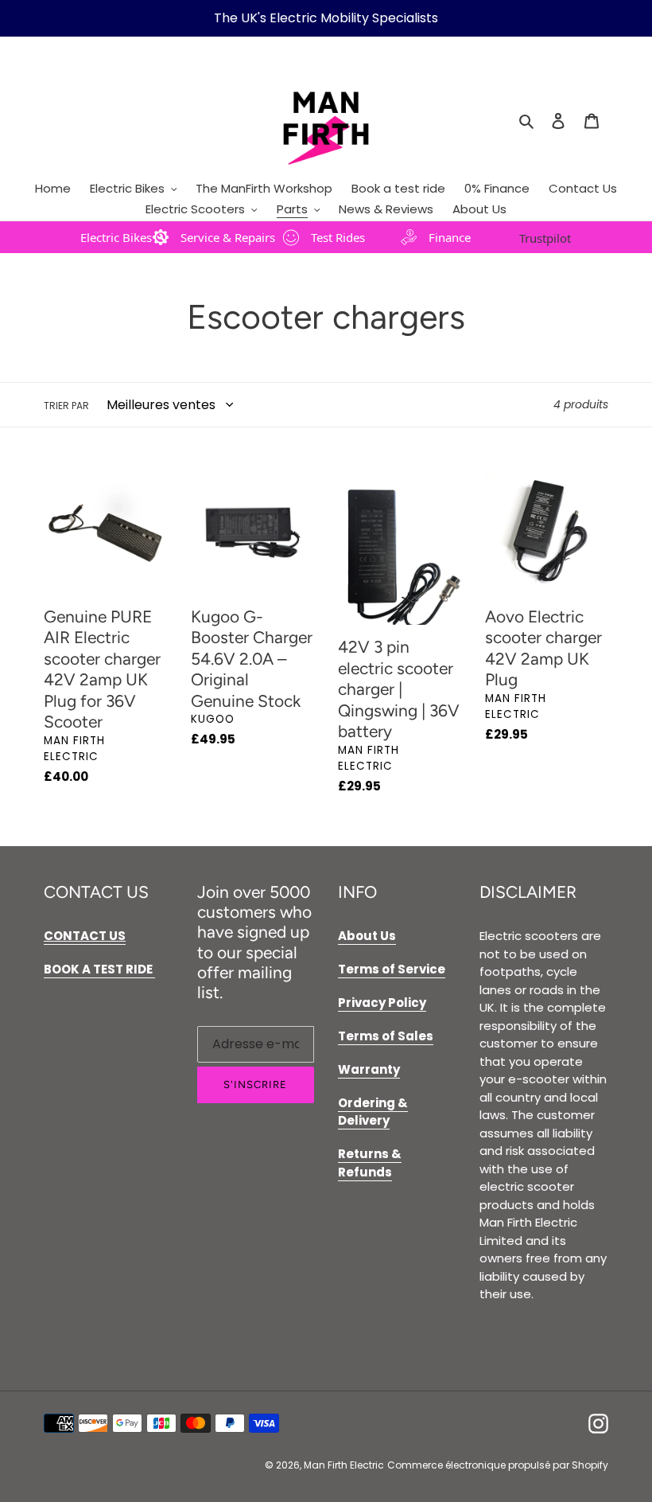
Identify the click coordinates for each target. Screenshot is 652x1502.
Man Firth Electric (344, 1465)
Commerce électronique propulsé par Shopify (497, 1465)
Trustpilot (545, 238)
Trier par (66, 405)
